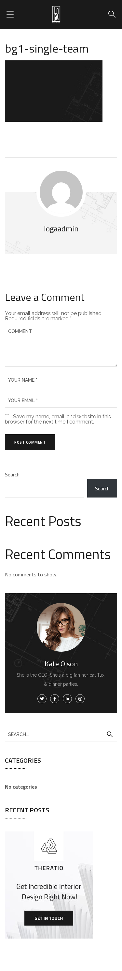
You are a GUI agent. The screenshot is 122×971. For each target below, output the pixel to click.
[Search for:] (61, 734)
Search (12, 474)
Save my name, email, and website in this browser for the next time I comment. (58, 419)
